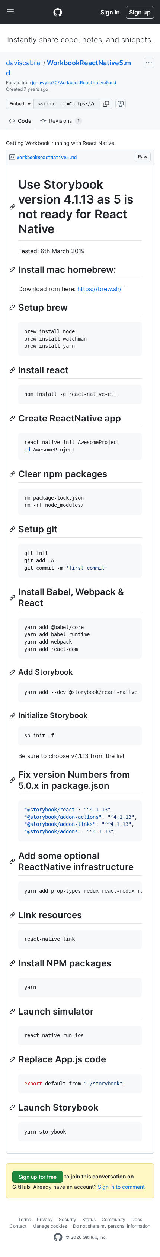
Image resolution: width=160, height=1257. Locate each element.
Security (67, 1219)
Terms (24, 1219)
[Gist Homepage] (57, 12)
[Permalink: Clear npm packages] (13, 474)
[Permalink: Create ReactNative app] (13, 418)
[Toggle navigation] (10, 12)
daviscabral (24, 63)
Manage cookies (49, 1226)
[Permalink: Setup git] (13, 529)
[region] (80, 659)
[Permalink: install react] (13, 370)
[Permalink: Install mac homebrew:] (13, 269)
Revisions (64, 121)
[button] (106, 104)
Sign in (110, 12)
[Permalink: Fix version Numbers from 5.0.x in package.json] (13, 780)
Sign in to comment (121, 1187)
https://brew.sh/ (99, 288)
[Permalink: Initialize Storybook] (13, 716)
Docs (136, 1219)
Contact (18, 1226)
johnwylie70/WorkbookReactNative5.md (74, 82)
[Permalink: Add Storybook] (13, 672)
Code (24, 121)
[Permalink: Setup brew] (13, 307)
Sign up (140, 12)
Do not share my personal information (111, 1226)
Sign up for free (38, 1177)
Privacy (45, 1219)
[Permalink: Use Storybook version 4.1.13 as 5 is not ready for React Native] (13, 207)
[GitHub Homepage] (58, 1237)
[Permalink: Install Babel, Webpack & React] (13, 597)
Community (113, 1219)
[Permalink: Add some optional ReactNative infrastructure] (13, 861)
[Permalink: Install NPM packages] (13, 963)
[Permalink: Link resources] (13, 915)
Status (89, 1219)
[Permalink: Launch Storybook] (13, 1107)
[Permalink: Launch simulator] (13, 1011)
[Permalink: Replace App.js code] (13, 1059)
